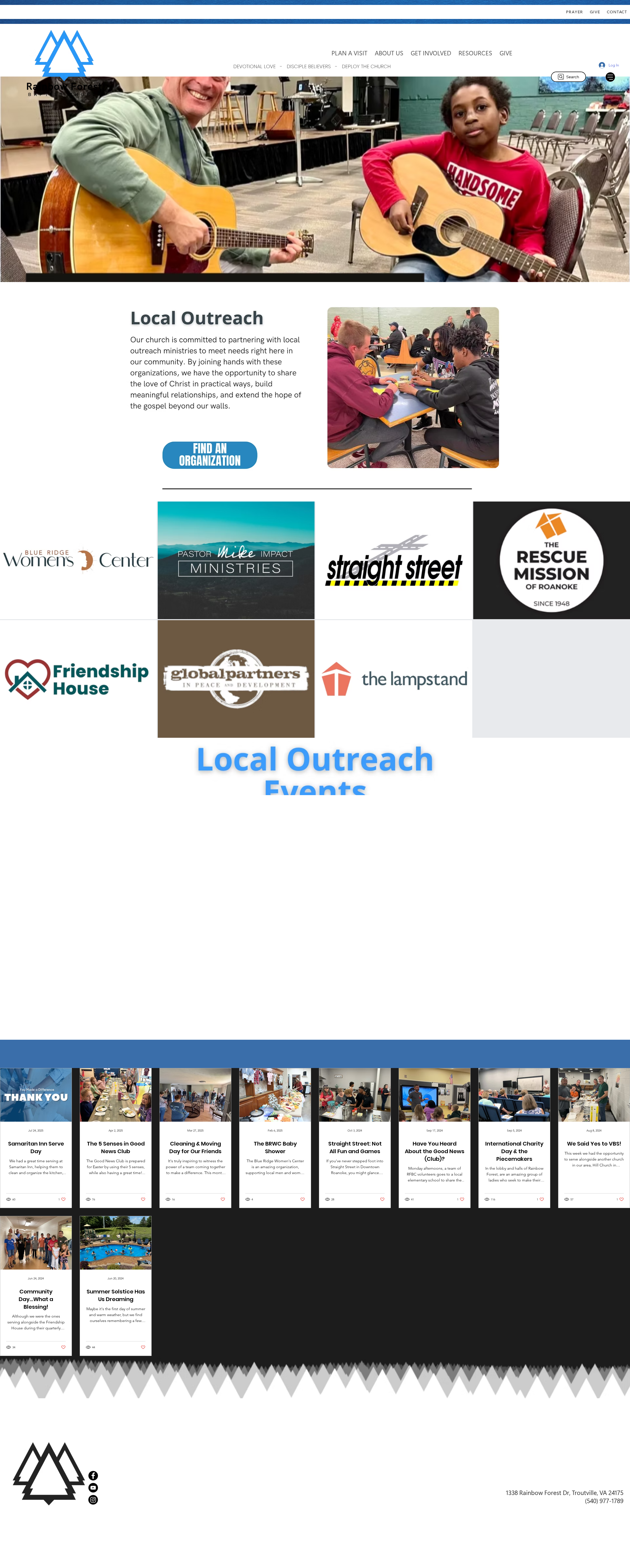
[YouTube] (93, 1488)
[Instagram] (93, 1500)
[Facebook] (93, 1475)
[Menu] (610, 77)
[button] (389, 53)
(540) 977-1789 (604, 1500)
